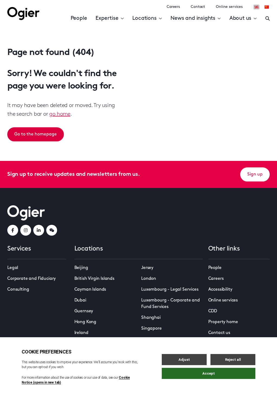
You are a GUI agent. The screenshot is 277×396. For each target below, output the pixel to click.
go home (59, 114)
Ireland (81, 333)
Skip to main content (34, 5)
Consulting (18, 289)
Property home (223, 322)
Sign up (255, 174)
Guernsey (83, 311)
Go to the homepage (35, 134)
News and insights (192, 18)
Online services (229, 7)
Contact (198, 7)
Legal (12, 268)
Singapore (151, 328)
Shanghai (151, 318)
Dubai (80, 300)
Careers (173, 7)
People (79, 18)
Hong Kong (85, 322)
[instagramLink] (25, 230)
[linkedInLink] (38, 230)
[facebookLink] (12, 230)
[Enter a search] (267, 18)
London (148, 279)
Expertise (106, 18)
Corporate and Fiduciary (31, 279)
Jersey (147, 268)
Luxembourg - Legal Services (170, 289)
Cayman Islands (90, 289)
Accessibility (220, 289)
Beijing (81, 268)
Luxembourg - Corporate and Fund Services (170, 303)
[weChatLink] (51, 230)
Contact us (219, 333)
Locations (144, 18)
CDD (212, 311)
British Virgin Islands (94, 279)
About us (240, 18)
